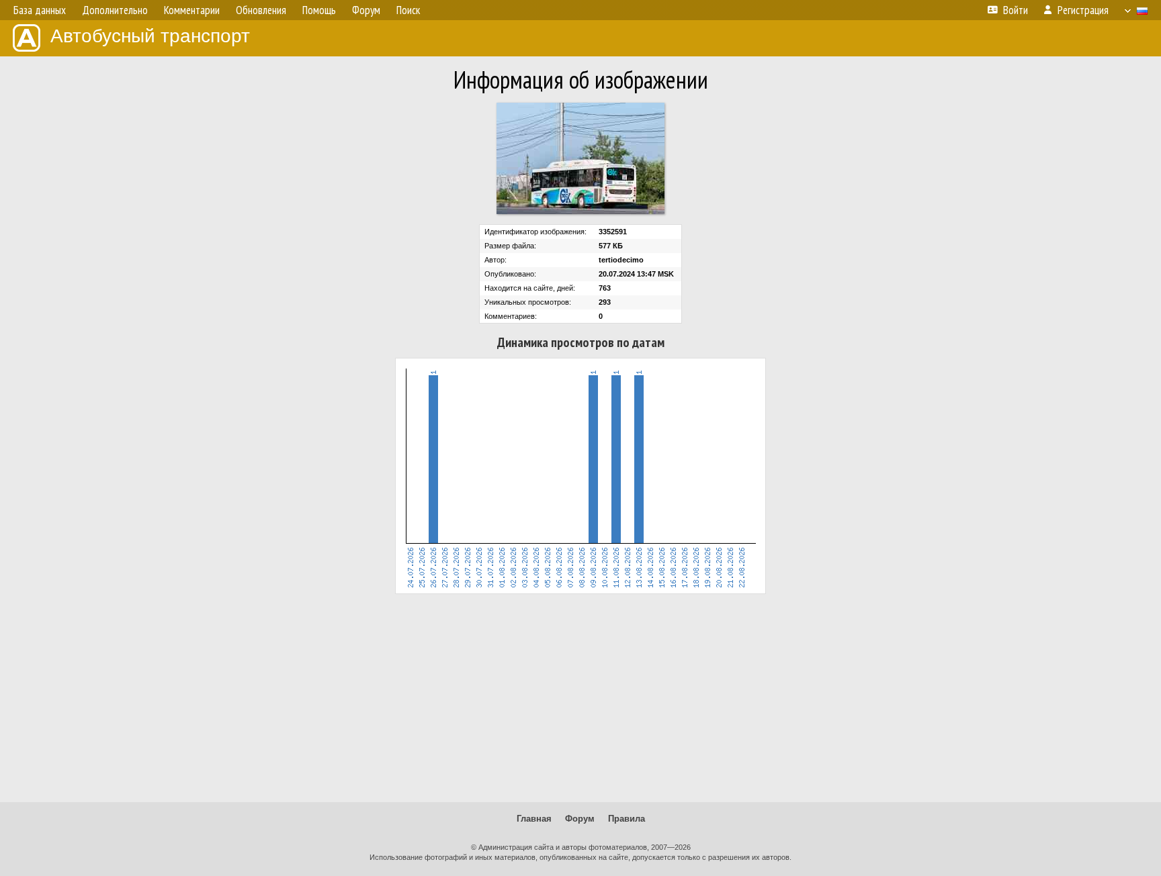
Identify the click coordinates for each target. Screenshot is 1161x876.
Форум (580, 819)
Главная (534, 819)
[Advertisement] (580, 698)
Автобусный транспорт (150, 36)
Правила (626, 819)
